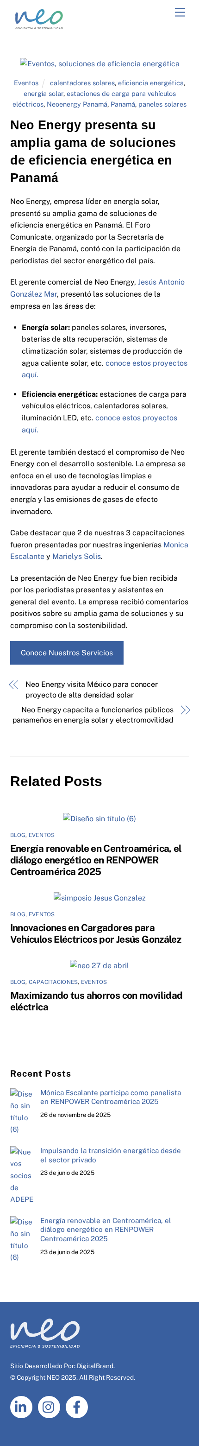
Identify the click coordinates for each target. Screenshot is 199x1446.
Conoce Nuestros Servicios (67, 652)
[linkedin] (23, 1406)
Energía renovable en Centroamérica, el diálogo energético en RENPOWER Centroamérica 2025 (96, 860)
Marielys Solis (76, 556)
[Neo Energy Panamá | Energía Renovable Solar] (39, 28)
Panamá (123, 104)
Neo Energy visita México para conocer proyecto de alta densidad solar (91, 689)
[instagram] (50, 1406)
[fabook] (78, 1406)
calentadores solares (82, 83)
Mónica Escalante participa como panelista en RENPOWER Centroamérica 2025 (110, 1097)
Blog (18, 835)
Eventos (26, 83)
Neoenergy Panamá (77, 104)
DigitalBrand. (96, 1366)
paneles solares (162, 104)
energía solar (43, 93)
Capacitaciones (53, 982)
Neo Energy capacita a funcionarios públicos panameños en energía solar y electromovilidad (93, 714)
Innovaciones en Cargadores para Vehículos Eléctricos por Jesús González (95, 933)
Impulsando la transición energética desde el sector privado (110, 1155)
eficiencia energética (151, 83)
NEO (53, 1377)
